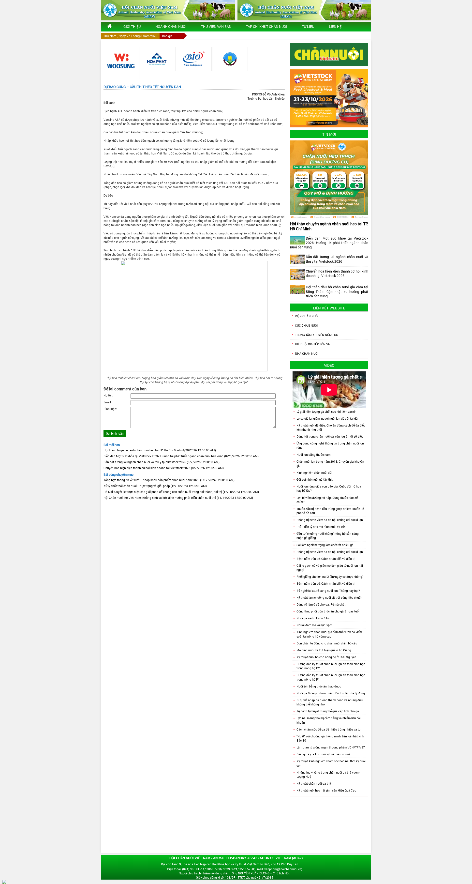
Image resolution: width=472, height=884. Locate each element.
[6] (230, 58)
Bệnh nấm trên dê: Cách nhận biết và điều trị (325, 559)
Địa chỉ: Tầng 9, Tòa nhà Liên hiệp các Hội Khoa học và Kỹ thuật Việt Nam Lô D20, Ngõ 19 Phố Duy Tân (229, 864)
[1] (121, 62)
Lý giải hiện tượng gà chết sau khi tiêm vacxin (326, 411)
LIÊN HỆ (335, 26)
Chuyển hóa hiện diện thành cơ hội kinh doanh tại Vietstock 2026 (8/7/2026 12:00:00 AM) (163, 468)
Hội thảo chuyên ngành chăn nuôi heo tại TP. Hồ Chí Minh (329, 226)
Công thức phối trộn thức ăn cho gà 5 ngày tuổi (327, 611)
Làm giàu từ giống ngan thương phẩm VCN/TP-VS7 (330, 747)
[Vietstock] (329, 98)
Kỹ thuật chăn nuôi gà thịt (313, 783)
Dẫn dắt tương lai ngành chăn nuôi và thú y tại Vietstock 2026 (337, 258)
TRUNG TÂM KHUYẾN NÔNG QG (316, 335)
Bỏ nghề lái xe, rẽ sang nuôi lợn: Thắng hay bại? (328, 591)
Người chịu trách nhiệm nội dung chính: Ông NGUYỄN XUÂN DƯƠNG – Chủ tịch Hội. (234, 873)
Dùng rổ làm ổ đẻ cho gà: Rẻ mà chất (320, 604)
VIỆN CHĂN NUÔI (306, 316)
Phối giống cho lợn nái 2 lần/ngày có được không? (330, 577)
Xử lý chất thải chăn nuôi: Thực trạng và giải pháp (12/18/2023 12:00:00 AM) (155, 486)
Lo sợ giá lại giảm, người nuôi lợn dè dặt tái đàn (327, 418)
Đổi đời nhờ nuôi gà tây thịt (314, 479)
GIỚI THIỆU (132, 26)
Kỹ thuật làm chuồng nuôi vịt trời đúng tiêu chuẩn (329, 597)
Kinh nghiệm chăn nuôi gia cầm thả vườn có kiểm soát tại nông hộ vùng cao (329, 634)
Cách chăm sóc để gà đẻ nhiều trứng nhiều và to (328, 729)
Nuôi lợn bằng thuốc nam (313, 455)
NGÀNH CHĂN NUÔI (170, 26)
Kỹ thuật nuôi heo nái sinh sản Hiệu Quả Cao (326, 790)
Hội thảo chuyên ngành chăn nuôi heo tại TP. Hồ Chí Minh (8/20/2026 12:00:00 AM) (159, 450)
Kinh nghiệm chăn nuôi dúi (314, 472)
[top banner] (168, 10)
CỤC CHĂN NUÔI (306, 325)
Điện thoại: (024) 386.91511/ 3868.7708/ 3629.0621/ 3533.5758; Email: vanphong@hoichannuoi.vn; (234, 869)
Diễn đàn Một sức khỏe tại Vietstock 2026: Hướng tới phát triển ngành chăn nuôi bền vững (329, 242)
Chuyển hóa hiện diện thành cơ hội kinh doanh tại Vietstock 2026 (337, 273)
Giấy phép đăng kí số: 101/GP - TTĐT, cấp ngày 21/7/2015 (234, 877)
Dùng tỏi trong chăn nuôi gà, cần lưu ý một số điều (329, 436)
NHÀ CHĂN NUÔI (306, 353)
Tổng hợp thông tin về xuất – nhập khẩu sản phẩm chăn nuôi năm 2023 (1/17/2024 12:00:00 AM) (169, 480)
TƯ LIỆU (308, 26)
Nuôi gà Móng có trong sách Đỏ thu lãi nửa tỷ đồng (330, 693)
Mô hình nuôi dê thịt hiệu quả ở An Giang (323, 650)
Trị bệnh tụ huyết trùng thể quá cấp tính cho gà (327, 711)
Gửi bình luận (115, 433)
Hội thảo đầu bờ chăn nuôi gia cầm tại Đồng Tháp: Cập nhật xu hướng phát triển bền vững (337, 291)
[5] (194, 58)
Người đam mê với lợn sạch (314, 625)
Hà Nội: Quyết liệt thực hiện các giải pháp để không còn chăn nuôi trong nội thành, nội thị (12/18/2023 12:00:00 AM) (181, 492)
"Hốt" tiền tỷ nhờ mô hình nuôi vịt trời (320, 527)
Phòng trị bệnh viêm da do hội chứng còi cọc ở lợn (329, 520)
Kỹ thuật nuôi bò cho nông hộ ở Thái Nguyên (326, 657)
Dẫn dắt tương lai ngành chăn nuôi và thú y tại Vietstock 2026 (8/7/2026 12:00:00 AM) (161, 462)
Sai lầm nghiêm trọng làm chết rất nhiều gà (325, 545)
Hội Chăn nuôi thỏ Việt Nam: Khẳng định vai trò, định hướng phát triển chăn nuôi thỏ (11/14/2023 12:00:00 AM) (178, 498)
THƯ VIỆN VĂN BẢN (216, 26)
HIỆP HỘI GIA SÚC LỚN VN (312, 344)
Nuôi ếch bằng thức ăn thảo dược (318, 686)
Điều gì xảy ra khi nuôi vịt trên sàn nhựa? (323, 754)
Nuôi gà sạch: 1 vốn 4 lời (312, 618)
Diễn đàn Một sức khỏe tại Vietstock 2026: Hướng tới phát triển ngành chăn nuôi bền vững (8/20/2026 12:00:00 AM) (181, 456)
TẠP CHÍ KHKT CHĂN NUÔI (266, 26)
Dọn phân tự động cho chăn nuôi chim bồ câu (326, 643)
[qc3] (329, 54)
